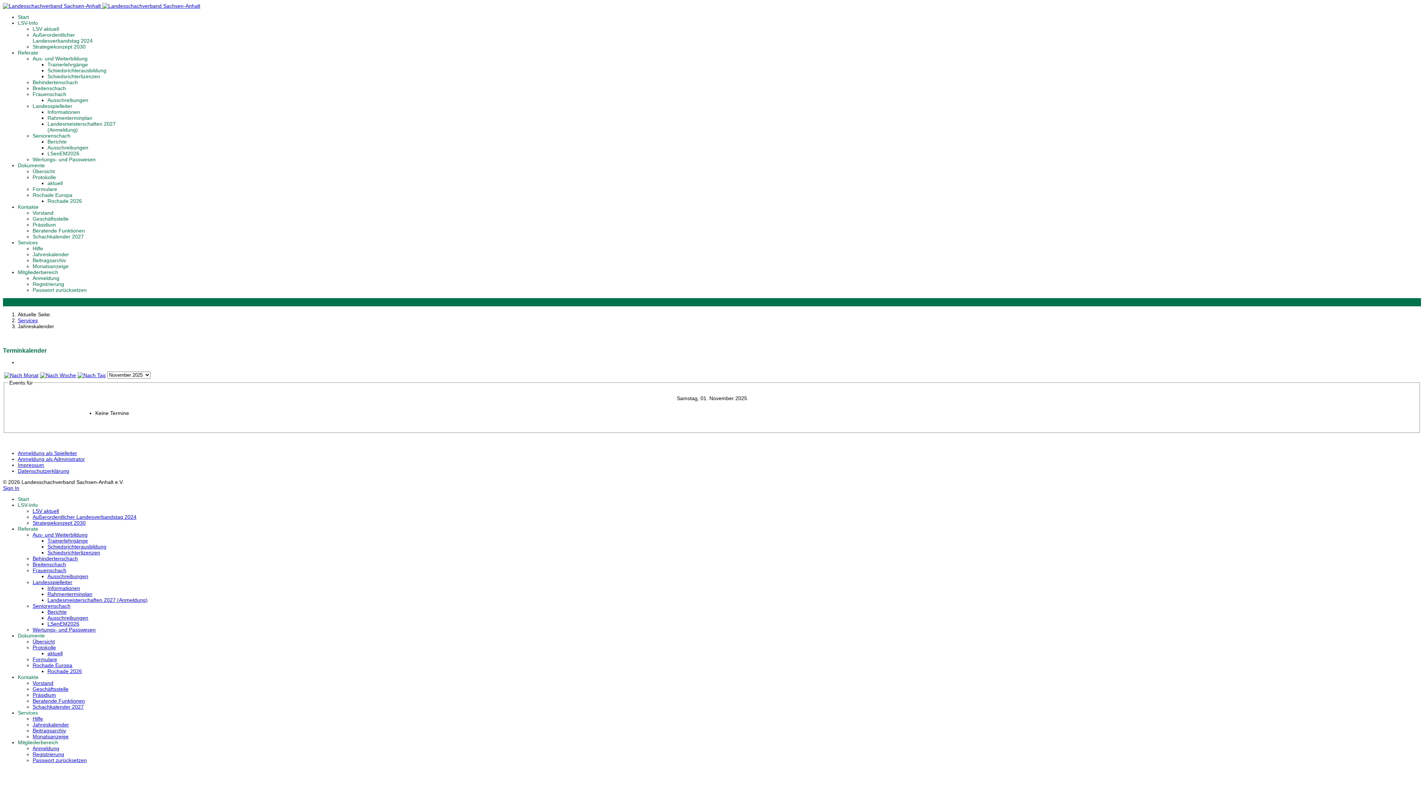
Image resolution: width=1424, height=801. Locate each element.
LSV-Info (28, 23)
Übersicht (44, 171)
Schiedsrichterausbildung (76, 70)
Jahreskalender (51, 254)
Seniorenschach (51, 136)
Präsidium (44, 225)
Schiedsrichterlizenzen (73, 76)
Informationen (63, 112)
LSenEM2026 (63, 153)
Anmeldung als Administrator (51, 459)
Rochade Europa (52, 195)
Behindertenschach (55, 82)
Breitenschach (49, 88)
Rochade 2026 (64, 201)
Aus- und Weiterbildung (60, 59)
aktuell (55, 183)
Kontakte (28, 207)
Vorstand (43, 213)
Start (23, 17)
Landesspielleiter (52, 106)
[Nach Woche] (58, 375)
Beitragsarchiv (49, 260)
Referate (28, 53)
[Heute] (92, 375)
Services (28, 242)
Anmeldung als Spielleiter (47, 453)
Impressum (31, 465)
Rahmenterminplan (69, 118)
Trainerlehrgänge (67, 64)
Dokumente (31, 165)
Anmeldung (46, 278)
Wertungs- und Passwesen (64, 159)
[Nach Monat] (21, 375)
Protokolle (44, 177)
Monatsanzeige (51, 266)
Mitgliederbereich (38, 272)
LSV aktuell (46, 29)
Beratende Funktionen (59, 231)
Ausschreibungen (67, 100)
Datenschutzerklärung (43, 471)
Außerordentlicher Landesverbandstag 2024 (63, 38)
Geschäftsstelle (51, 219)
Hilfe (38, 248)
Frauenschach (49, 94)
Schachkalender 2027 (58, 237)
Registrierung (48, 284)
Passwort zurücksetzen (60, 290)
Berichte (57, 142)
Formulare (45, 189)
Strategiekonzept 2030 (59, 47)
